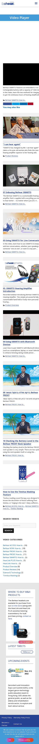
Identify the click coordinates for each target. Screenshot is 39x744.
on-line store (16, 606)
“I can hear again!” (12, 144)
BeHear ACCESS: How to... (14, 506)
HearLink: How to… (10, 563)
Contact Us (18, 724)
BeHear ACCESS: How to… (13, 545)
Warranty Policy (19, 717)
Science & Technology (12, 572)
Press (27, 717)
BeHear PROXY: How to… (14, 404)
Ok (10, 740)
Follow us (26, 652)
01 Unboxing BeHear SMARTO (17, 192)
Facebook (7, 104)
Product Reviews (11, 156)
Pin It (30, 104)
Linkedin (24, 104)
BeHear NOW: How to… (12, 548)
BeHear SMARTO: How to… (14, 557)
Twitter (16, 104)
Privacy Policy (7, 717)
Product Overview (12, 305)
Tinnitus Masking (17, 508)
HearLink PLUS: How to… (13, 560)
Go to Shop (25, 642)
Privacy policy (24, 740)
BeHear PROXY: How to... (14, 455)
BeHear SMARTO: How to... (15, 100)
